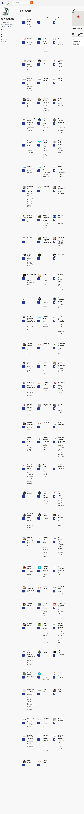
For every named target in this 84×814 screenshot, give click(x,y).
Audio (4, 36)
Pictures (5, 34)
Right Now (5, 31)
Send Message (7, 42)
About (4, 29)
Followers (5, 39)
